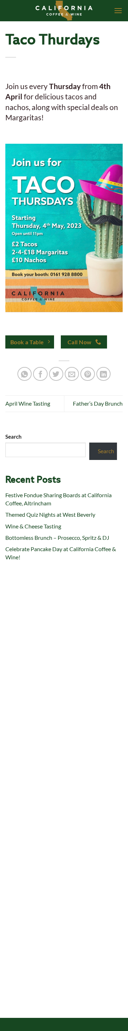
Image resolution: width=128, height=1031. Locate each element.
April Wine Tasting (27, 403)
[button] (118, 11)
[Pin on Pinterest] (87, 374)
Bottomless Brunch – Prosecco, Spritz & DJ (57, 537)
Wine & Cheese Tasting (33, 526)
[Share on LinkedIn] (103, 374)
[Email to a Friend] (72, 374)
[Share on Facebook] (40, 374)
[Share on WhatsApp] (24, 374)
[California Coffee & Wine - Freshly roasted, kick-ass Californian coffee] (64, 11)
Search (13, 437)
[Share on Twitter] (56, 374)
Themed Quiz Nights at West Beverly (50, 514)
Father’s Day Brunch (98, 403)
